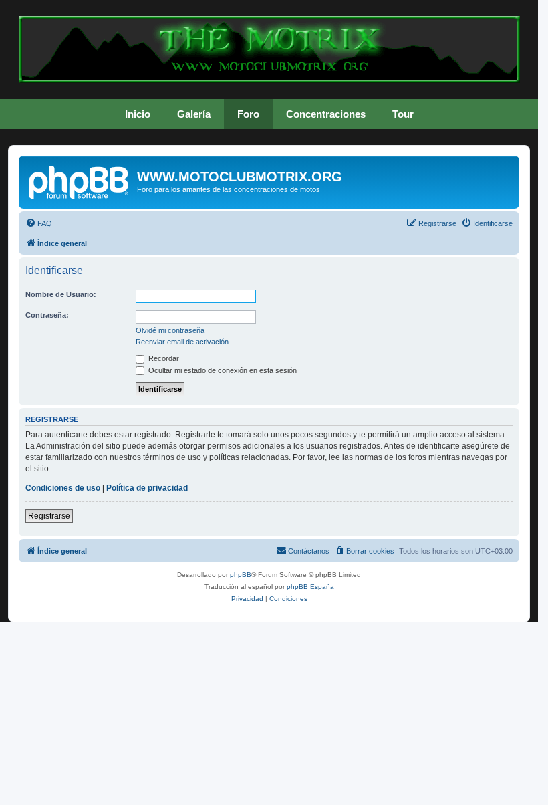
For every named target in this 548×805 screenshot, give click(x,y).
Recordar (162, 358)
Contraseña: (47, 315)
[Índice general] (79, 180)
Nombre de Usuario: (60, 294)
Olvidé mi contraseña (170, 330)
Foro (248, 114)
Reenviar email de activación (182, 342)
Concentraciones (326, 114)
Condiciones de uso (62, 488)
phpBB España (310, 586)
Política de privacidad (147, 488)
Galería (194, 114)
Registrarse (49, 516)
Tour (403, 114)
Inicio (137, 114)
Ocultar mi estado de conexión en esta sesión (221, 370)
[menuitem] (38, 223)
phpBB (240, 574)
